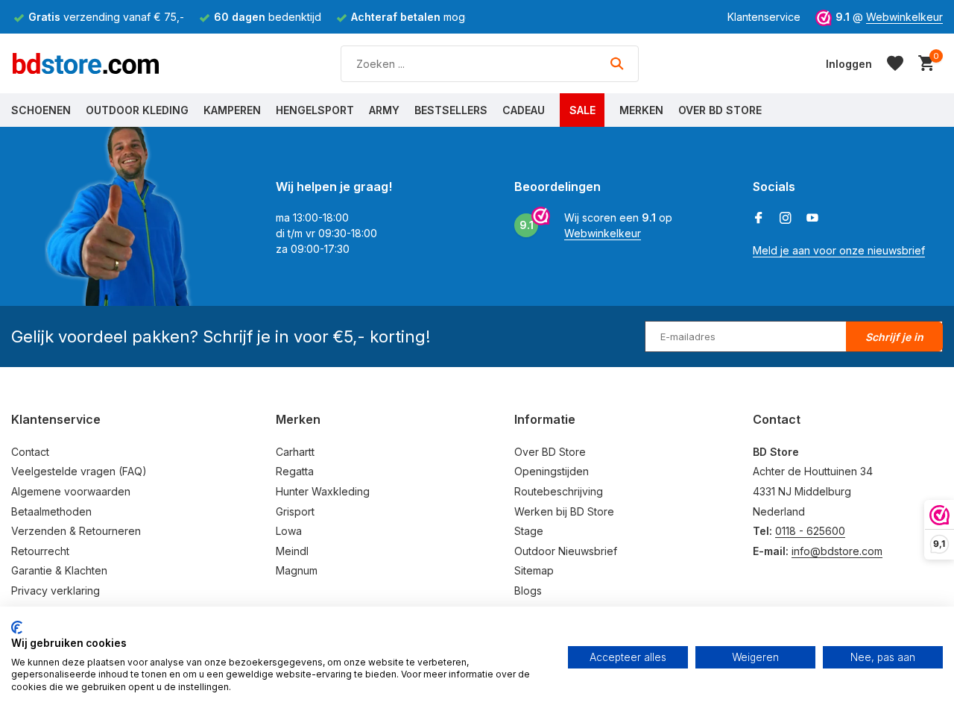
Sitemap (534, 570)
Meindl (292, 551)
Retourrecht (40, 551)
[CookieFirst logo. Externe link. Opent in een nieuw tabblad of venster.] (16, 627)
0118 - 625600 (810, 530)
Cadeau (523, 110)
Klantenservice (763, 16)
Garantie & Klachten (59, 570)
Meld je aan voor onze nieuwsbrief (839, 250)
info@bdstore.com (837, 551)
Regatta (295, 471)
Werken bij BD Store (564, 511)
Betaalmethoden (51, 511)
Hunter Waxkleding (323, 491)
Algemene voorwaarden (70, 491)
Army (384, 110)
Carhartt (295, 451)
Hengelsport (315, 110)
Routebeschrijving (558, 491)
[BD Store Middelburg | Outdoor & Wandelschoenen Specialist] (85, 63)
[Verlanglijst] (895, 63)
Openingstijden (551, 471)
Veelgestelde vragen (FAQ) (79, 471)
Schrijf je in (894, 337)
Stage (528, 530)
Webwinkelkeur (904, 16)
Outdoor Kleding (137, 110)
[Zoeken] (617, 63)
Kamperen (232, 110)
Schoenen (41, 110)
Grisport (295, 511)
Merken (641, 110)
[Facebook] (759, 219)
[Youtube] (812, 219)
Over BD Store (720, 110)
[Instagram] (786, 219)
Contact (30, 451)
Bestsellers (450, 110)
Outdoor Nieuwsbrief (565, 551)
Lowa (289, 530)
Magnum (297, 570)
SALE (582, 110)
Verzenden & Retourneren (76, 530)
